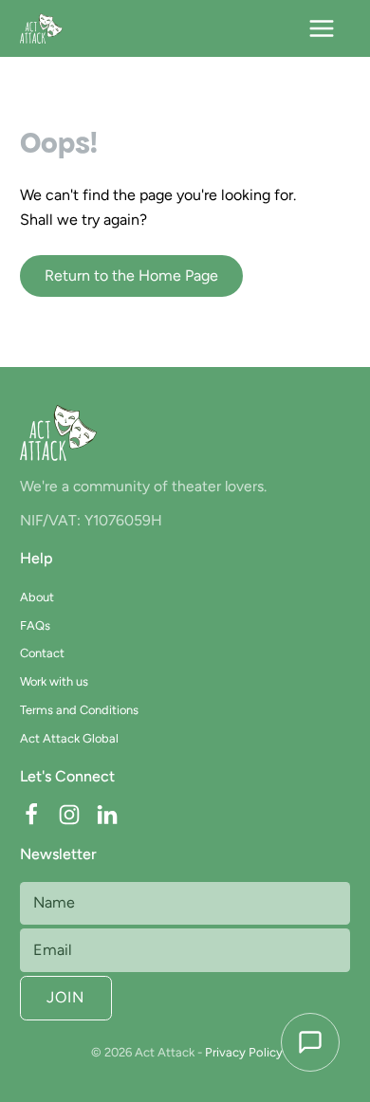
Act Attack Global (69, 738)
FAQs (35, 625)
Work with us (54, 681)
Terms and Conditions (79, 710)
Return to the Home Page (131, 275)
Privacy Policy (244, 1052)
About (37, 597)
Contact (42, 653)
